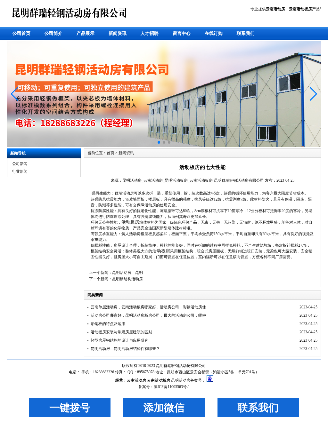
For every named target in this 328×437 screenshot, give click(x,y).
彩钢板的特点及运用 (108, 324)
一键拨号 (69, 407)
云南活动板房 (158, 380)
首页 (110, 153)
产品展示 (85, 33)
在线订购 (214, 33)
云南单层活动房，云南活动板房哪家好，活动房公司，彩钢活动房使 (148, 307)
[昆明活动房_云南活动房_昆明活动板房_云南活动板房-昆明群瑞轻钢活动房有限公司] (71, 22)
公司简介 (53, 33)
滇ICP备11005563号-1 (172, 387)
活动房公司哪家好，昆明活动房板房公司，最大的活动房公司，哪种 (148, 315)
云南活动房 (136, 380)
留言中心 (182, 33)
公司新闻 (20, 164)
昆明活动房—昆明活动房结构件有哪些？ (125, 348)
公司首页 (21, 33)
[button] (14, 94)
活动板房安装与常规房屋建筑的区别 (121, 332)
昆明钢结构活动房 (127, 279)
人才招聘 (150, 33)
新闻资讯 (118, 33)
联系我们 (246, 33)
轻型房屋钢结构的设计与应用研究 (119, 340)
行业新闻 (20, 171)
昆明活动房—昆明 (127, 272)
